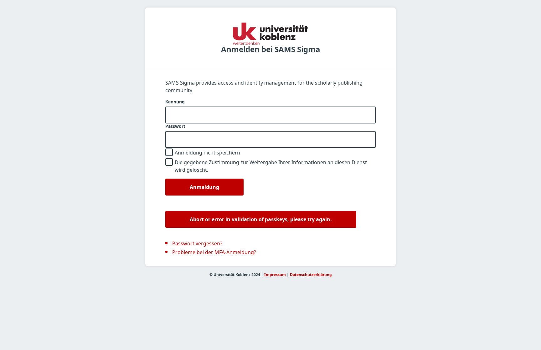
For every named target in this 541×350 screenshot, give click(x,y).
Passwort (175, 126)
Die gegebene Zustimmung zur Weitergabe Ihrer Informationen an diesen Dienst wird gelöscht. (271, 166)
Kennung (175, 102)
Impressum (275, 274)
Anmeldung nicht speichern (207, 152)
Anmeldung (204, 187)
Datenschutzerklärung (311, 274)
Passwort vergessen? (197, 243)
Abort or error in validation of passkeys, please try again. (261, 219)
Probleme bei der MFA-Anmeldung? (214, 252)
